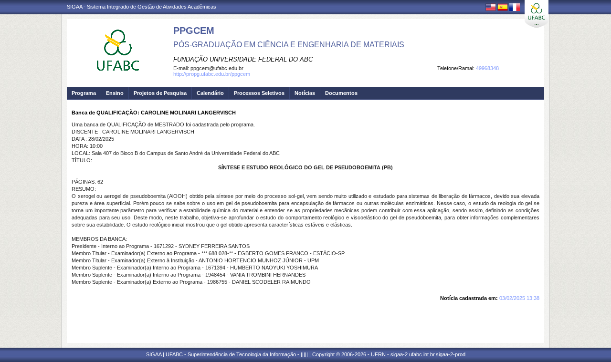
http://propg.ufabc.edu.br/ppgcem (211, 74)
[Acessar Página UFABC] (536, 14)
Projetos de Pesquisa (160, 93)
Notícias (305, 93)
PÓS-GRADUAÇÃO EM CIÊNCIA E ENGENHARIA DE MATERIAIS (288, 45)
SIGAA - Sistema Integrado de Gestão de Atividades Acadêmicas (141, 7)
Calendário (210, 93)
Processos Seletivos (259, 93)
